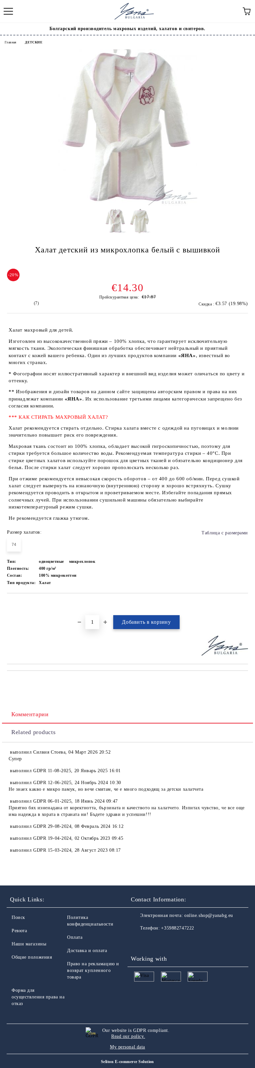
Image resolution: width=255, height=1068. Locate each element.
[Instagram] (154, 941)
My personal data (127, 1046)
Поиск (18, 917)
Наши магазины (29, 943)
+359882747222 (177, 928)
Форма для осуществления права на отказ (38, 997)
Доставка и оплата (87, 950)
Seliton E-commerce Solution (127, 1061)
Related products (33, 732)
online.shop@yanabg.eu (208, 915)
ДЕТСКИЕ (33, 42)
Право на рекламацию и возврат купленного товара (93, 970)
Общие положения (32, 957)
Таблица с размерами (225, 532)
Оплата (74, 937)
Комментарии (30, 714)
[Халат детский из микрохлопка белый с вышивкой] (127, 204)
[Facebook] (139, 941)
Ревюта (19, 930)
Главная (11, 42)
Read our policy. (128, 1036)
